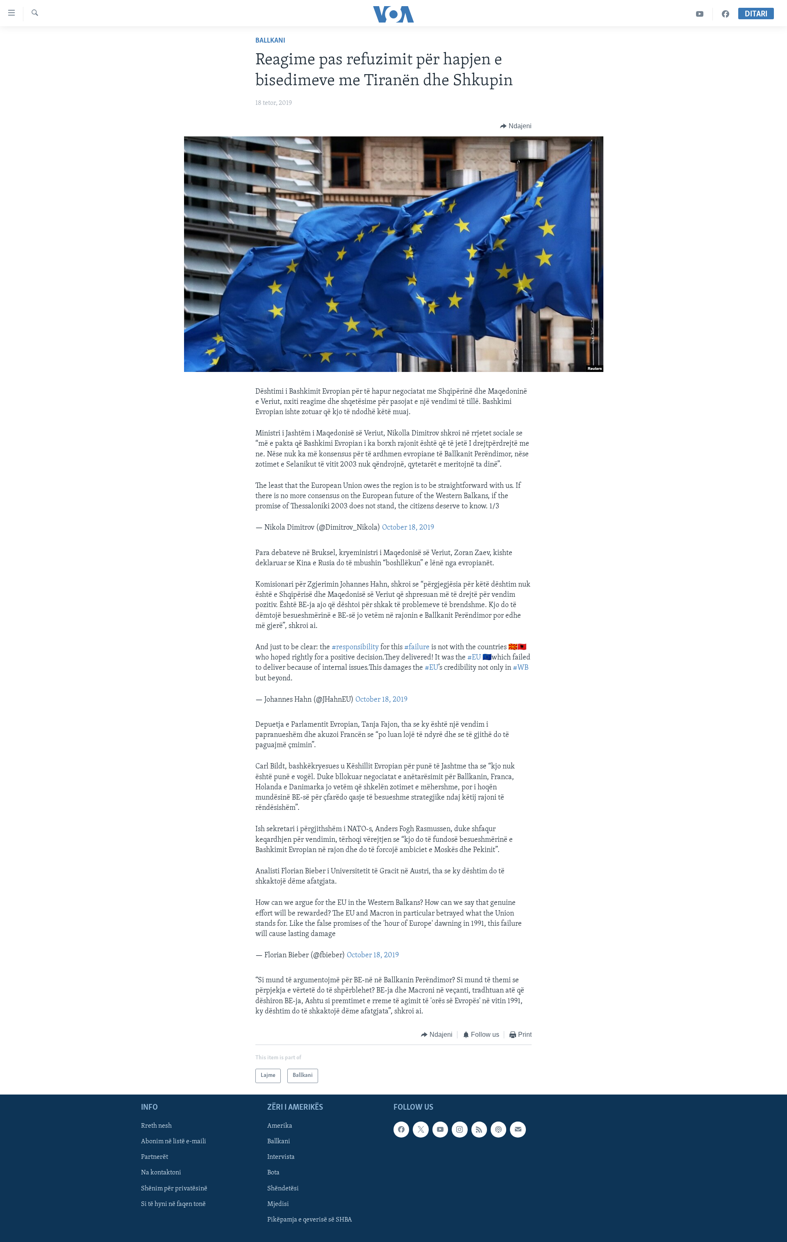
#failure (417, 647)
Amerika (279, 1126)
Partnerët (154, 1157)
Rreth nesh (156, 1126)
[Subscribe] (517, 1129)
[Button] (516, 126)
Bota (273, 1172)
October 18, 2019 (408, 528)
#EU (474, 658)
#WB (520, 668)
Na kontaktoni (161, 1172)
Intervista (281, 1157)
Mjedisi (278, 1204)
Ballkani (270, 41)
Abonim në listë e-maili (173, 1141)
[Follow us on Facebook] (401, 1129)
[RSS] (479, 1129)
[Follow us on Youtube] (440, 1129)
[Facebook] (725, 14)
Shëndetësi (283, 1188)
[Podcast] (498, 1129)
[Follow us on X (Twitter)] (420, 1129)
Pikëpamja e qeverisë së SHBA (309, 1219)
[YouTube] (700, 14)
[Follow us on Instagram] (459, 1129)
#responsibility (355, 647)
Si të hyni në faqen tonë (173, 1204)
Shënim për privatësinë (174, 1188)
